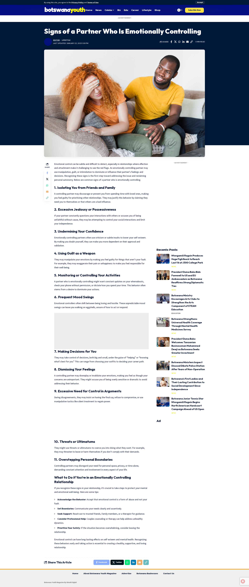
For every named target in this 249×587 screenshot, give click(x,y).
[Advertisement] (101, 331)
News (173, 266)
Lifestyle (66, 40)
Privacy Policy (77, 2)
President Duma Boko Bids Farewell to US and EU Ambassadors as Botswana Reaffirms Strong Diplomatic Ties (187, 278)
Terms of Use (92, 2)
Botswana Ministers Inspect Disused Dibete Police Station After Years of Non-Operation (188, 366)
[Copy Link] (191, 42)
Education (175, 313)
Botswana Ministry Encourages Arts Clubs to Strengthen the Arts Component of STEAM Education (185, 302)
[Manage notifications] (243, 581)
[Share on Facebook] (171, 42)
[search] (172, 10)
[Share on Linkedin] (183, 42)
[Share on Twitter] (175, 42)
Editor (56, 40)
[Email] (187, 42)
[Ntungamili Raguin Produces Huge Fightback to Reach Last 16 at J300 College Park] (163, 259)
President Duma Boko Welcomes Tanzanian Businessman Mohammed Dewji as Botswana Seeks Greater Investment (185, 345)
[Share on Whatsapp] (179, 42)
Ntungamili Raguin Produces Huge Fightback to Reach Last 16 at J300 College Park (187, 259)
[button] (194, 10)
